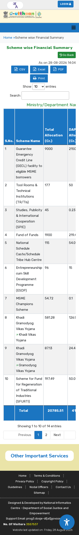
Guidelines (15, 487)
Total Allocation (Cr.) (54, 135)
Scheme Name (28, 141)
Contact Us (63, 487)
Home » (9, 38)
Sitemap (39, 492)
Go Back (68, 55)
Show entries (39, 87)
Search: (15, 95)
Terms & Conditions (47, 475)
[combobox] (15, 5)
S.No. (9, 141)
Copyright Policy (52, 481)
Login (64, 3)
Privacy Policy (25, 481)
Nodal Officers (39, 487)
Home (23, 475)
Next (57, 435)
